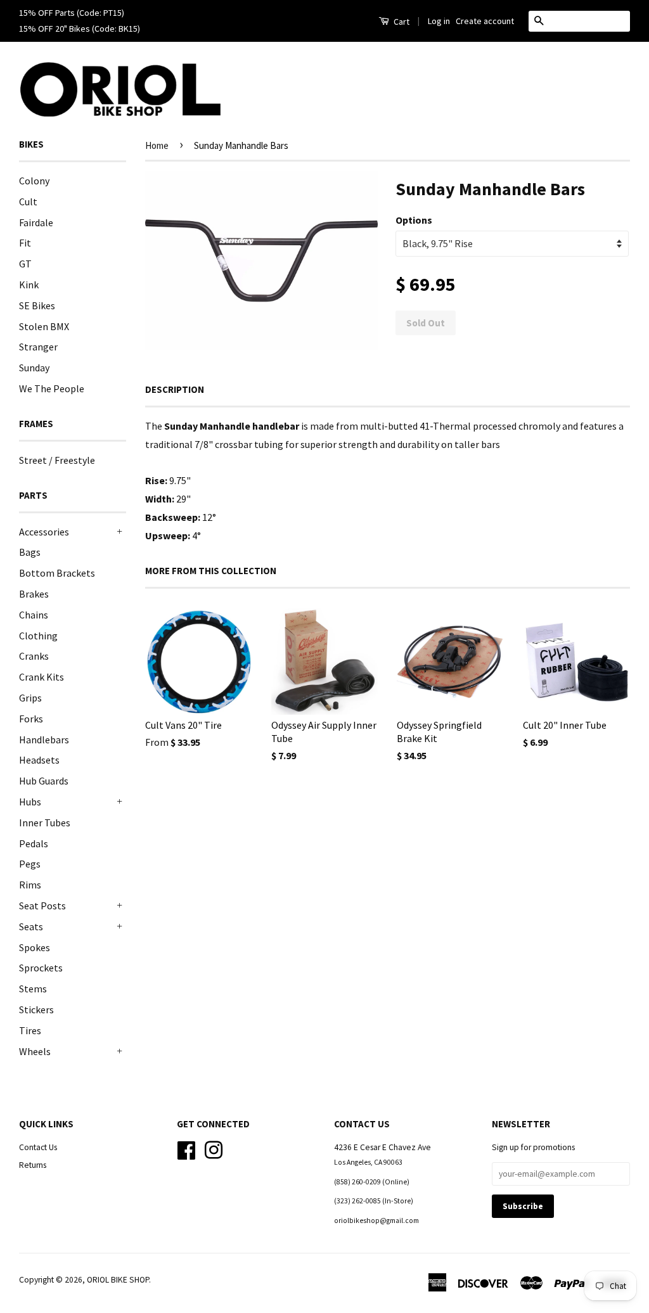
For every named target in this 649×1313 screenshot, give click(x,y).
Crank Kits (41, 676)
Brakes (34, 593)
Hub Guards (43, 780)
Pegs (30, 863)
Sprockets (41, 967)
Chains (33, 614)
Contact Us (38, 1147)
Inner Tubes (44, 822)
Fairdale (36, 222)
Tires (30, 1030)
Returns (32, 1165)
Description (174, 389)
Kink (29, 284)
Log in (439, 21)
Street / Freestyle (57, 460)
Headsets (39, 759)
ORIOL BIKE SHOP (118, 1279)
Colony (34, 180)
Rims (30, 884)
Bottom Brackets (57, 573)
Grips (30, 697)
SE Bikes (37, 305)
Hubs (30, 801)
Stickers (36, 1009)
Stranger (38, 346)
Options (413, 220)
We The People (51, 388)
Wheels (35, 1051)
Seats (31, 926)
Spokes (34, 947)
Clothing (38, 635)
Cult (28, 201)
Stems (33, 988)
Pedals (33, 843)
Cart (400, 21)
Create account (485, 21)
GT (25, 263)
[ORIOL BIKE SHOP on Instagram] (213, 1149)
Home (157, 145)
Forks (31, 718)
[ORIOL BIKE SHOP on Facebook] (186, 1149)
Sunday (34, 367)
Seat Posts (42, 905)
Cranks (34, 656)
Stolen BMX (44, 326)
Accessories (44, 531)
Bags (30, 552)
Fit (25, 242)
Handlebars (44, 739)
